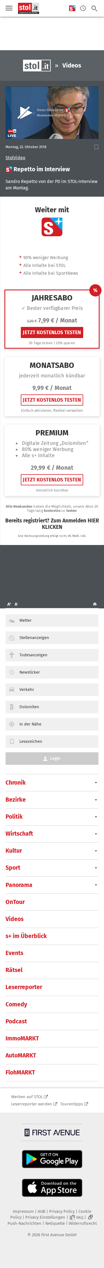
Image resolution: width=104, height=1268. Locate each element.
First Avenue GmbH (59, 1234)
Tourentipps (71, 1104)
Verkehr (26, 689)
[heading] (52, 169)
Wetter (25, 620)
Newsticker (29, 672)
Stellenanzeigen (34, 637)
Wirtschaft (19, 833)
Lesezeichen (30, 741)
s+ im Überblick (26, 936)
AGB (41, 1211)
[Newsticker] (83, 8)
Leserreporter (24, 987)
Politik (14, 816)
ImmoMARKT (22, 1038)
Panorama (19, 885)
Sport (13, 867)
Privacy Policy (62, 1211)
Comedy (16, 1004)
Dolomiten (29, 706)
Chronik (16, 782)
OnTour (15, 902)
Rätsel (14, 970)
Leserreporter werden (31, 1104)
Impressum (23, 1211)
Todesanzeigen (33, 654)
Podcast (16, 1021)
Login (55, 758)
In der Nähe (30, 724)
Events (14, 953)
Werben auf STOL (27, 1096)
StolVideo (15, 157)
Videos (15, 919)
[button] (96, 147)
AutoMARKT (21, 1055)
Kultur (14, 850)
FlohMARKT (20, 1072)
